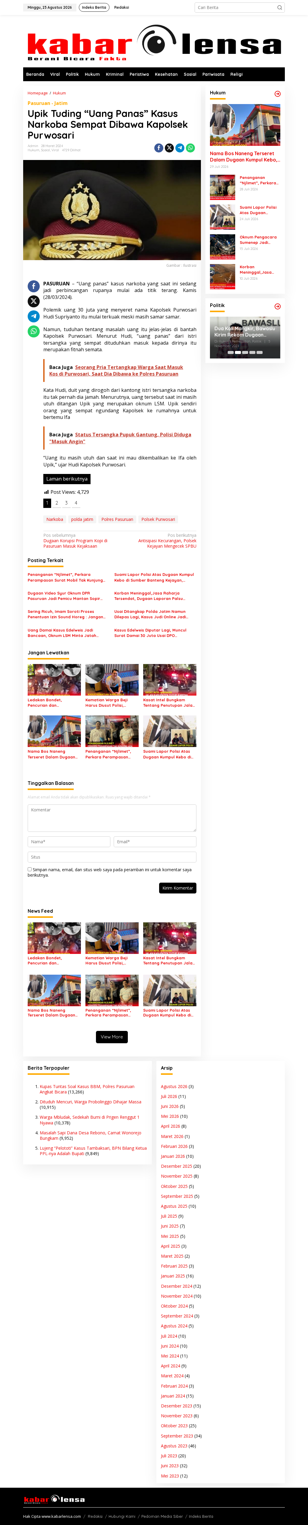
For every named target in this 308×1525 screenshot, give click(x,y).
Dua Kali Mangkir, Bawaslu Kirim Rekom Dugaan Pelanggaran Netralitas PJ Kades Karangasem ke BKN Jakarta (244, 331)
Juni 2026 (170, 1106)
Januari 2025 (173, 1276)
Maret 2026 (172, 1136)
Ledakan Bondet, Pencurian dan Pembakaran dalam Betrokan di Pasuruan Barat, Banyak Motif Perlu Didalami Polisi (54, 702)
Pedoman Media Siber (162, 1516)
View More (112, 1037)
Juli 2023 (169, 1456)
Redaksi (95, 1516)
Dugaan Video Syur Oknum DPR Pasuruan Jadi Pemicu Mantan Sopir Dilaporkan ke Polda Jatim (64, 596)
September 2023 (177, 1436)
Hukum (33, 150)
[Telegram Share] (179, 147)
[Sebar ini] (158, 147)
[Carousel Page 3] (245, 352)
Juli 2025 (169, 1216)
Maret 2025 (172, 1256)
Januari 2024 (173, 1396)
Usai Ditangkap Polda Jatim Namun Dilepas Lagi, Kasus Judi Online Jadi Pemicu (150, 614)
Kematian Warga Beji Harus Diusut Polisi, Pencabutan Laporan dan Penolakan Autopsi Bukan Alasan (111, 702)
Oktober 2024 (174, 1306)
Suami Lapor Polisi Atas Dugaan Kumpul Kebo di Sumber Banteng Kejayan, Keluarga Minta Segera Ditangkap (154, 577)
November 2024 (176, 1296)
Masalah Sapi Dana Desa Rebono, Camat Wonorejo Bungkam (90, 1135)
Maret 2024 (172, 1376)
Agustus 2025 (174, 1206)
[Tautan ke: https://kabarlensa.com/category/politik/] (277, 306)
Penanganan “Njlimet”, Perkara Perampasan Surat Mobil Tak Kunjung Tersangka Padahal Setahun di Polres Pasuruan (65, 577)
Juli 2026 (169, 1096)
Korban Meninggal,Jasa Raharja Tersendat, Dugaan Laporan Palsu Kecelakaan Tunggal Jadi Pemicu (148, 596)
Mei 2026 (170, 1116)
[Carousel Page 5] (260, 352)
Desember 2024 (176, 1286)
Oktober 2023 (174, 1425)
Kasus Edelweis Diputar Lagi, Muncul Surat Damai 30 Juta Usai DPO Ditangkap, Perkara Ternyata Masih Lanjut (150, 633)
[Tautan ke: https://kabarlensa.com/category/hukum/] (277, 93)
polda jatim (82, 519)
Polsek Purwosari (158, 519)
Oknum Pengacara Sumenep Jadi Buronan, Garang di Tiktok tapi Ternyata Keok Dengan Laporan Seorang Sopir (260, 240)
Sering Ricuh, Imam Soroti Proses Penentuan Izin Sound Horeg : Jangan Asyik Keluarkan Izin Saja (65, 614)
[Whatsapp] (190, 147)
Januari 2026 (173, 1156)
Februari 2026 (174, 1146)
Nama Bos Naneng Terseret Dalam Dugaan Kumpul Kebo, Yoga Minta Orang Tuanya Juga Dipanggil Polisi (53, 754)
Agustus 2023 (174, 1446)
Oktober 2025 (174, 1186)
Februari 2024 (174, 1386)
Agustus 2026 (174, 1086)
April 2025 (170, 1246)
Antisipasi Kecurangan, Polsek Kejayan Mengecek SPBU (167, 541)
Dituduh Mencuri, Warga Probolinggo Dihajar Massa (90, 1102)
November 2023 (176, 1416)
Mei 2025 (170, 1236)
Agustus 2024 (174, 1326)
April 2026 (170, 1126)
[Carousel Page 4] (252, 352)
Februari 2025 (174, 1266)
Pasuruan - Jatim (48, 103)
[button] (280, 7)
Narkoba (54, 519)
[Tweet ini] (169, 147)
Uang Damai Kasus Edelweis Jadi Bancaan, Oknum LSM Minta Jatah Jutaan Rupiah (62, 633)
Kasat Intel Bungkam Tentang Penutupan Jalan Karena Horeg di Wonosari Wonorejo (169, 702)
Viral (55, 150)
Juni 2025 (170, 1226)
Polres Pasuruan (117, 519)
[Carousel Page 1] (231, 352)
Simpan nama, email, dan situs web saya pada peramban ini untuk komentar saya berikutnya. (110, 872)
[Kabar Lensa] (154, 41)
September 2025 (177, 1196)
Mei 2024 (170, 1356)
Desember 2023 (176, 1406)
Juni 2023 (170, 1465)
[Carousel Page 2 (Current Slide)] (238, 352)
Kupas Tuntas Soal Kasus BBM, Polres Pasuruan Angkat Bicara (87, 1089)
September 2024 (177, 1316)
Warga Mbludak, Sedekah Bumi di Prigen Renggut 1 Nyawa (90, 1119)
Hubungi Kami (122, 1516)
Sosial (45, 150)
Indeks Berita (201, 1516)
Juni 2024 (170, 1346)
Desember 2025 (176, 1166)
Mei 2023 (170, 1476)
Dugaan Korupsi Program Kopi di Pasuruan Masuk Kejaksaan (75, 541)
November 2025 (176, 1176)
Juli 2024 (169, 1336)
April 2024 (170, 1366)
